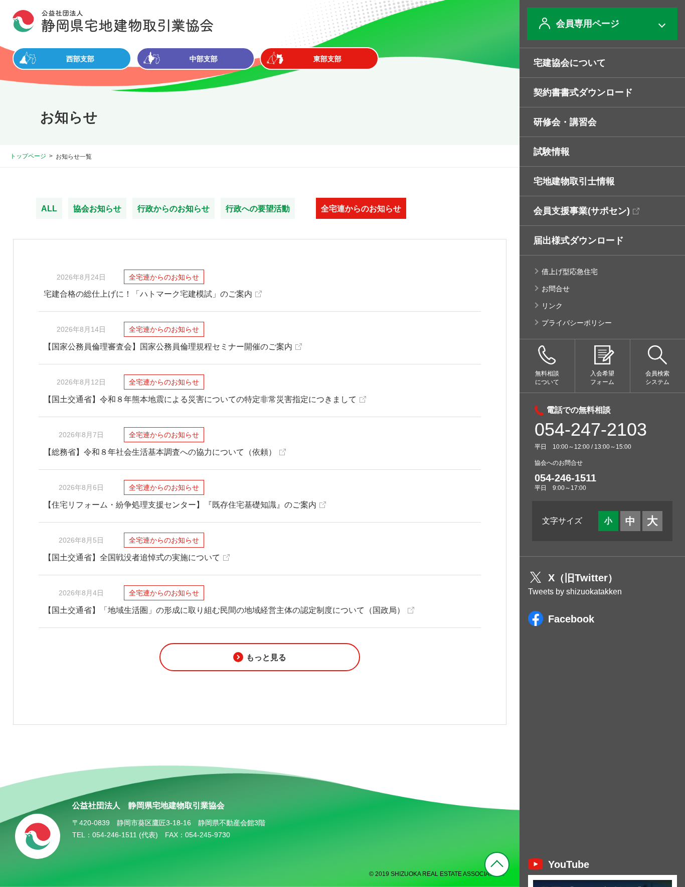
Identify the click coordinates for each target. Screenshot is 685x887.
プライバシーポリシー (577, 323)
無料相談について (547, 378)
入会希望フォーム (602, 378)
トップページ (28, 156)
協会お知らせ (97, 208)
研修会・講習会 (565, 122)
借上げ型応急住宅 (570, 272)
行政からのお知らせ (173, 208)
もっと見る (266, 657)
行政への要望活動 (258, 208)
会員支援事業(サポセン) (582, 211)
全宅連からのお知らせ (361, 208)
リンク (552, 306)
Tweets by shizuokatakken (575, 591)
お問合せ (556, 289)
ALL (49, 208)
